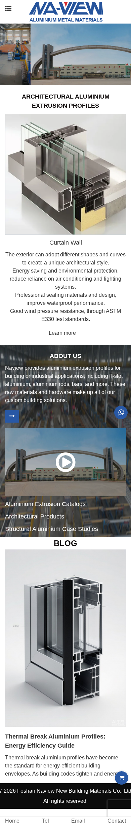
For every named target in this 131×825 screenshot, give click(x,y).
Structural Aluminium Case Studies (51, 529)
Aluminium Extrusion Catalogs (45, 504)
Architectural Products (34, 516)
